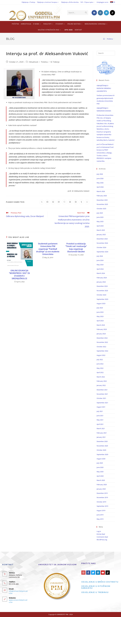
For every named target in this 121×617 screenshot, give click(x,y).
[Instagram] (83, 572)
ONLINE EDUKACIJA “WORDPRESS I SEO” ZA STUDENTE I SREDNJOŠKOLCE (19, 274)
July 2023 (100, 308)
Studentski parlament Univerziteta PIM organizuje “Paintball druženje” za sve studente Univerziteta (47, 249)
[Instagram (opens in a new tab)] (100, 12)
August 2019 (101, 510)
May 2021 (100, 420)
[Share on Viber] (64, 202)
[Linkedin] (98, 572)
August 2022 (101, 355)
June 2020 (100, 467)
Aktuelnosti (33, 62)
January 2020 (101, 489)
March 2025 (101, 230)
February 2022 (102, 381)
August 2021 (101, 407)
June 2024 (100, 260)
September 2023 (102, 299)
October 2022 (101, 347)
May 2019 (100, 519)
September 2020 (102, 454)
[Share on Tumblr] (81, 202)
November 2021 (102, 394)
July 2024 (100, 256)
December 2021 (102, 390)
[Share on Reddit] (75, 202)
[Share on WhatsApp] (87, 202)
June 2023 (100, 312)
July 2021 (100, 411)
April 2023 (100, 321)
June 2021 (100, 415)
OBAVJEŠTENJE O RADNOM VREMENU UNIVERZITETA (104, 88)
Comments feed (102, 537)
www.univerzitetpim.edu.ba (18, 601)
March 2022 (101, 377)
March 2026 (101, 191)
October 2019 (101, 502)
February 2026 (102, 196)
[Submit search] (86, 12)
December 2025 (102, 200)
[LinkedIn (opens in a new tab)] (106, 12)
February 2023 (102, 329)
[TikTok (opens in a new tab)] (112, 12)
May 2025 (100, 221)
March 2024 (101, 273)
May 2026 (100, 183)
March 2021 (101, 428)
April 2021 (100, 424)
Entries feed (101, 534)
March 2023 (101, 325)
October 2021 (101, 398)
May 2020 (100, 472)
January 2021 (101, 437)
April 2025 (100, 226)
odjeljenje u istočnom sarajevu (95, 587)
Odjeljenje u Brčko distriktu (70, 2)
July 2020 (100, 463)
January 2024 (101, 282)
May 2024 (100, 265)
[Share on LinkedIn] (58, 202)
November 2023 (102, 290)
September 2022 (102, 351)
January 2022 (101, 385)
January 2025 (101, 234)
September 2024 (102, 252)
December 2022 (102, 338)
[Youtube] (103, 572)
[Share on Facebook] (47, 202)
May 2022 (100, 368)
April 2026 (100, 187)
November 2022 (102, 342)
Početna (44, 62)
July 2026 (100, 174)
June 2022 (100, 364)
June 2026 (100, 178)
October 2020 (101, 450)
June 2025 (100, 217)
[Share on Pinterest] (53, 202)
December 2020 (102, 441)
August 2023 (101, 303)
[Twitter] (93, 572)
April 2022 (100, 372)
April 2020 (100, 476)
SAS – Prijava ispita (86, 2)
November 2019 (102, 497)
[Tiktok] (108, 572)
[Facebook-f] (88, 572)
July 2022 (100, 359)
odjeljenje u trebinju (95, 592)
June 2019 (100, 515)
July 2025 (100, 213)
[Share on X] (41, 202)
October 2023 (101, 295)
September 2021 (102, 403)
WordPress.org (102, 540)
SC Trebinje (54, 62)
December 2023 (102, 286)
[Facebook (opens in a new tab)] (94, 12)
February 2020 (102, 484)
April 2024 (100, 269)
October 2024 (101, 247)
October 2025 (101, 208)
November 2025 (102, 204)
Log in (99, 531)
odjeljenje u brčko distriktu (99, 582)
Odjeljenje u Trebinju (28, 2)
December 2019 (102, 493)
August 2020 (101, 459)
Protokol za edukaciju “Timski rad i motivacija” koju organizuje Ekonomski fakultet (76, 247)
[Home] (104, 39)
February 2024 (102, 278)
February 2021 (102, 433)
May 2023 (100, 316)
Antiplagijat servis (102, 2)
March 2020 (101, 480)
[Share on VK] (70, 202)
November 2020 (102, 446)
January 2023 (101, 334)
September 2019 (102, 506)
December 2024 (102, 239)
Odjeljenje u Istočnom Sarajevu (47, 2)
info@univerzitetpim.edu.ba (18, 592)
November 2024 (102, 243)
